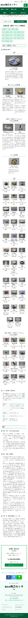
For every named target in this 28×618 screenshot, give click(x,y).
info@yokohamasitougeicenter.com (17, 404)
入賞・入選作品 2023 (18, 32)
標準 (22, 1)
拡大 (26, 1)
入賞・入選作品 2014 (7, 38)
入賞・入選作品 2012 (18, 38)
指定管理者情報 (18, 607)
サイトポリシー (5, 604)
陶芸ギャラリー (4, 572)
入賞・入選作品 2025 (7, 32)
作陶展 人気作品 (7, 21)
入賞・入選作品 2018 (7, 35)
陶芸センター (9, 5)
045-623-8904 (14, 420)
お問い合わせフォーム (13, 565)
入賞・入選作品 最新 (13, 29)
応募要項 (4, 29)
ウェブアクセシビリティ (7, 607)
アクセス (4, 609)
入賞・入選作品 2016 (18, 35)
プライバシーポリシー (19, 604)
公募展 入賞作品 (20, 21)
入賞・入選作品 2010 (7, 41)
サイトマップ (18, 609)
